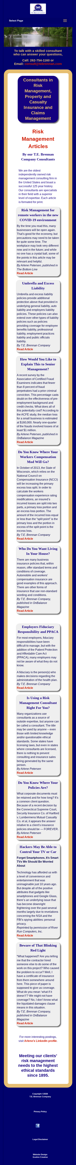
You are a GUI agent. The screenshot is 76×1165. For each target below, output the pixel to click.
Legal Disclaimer (40, 1139)
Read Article (25, 273)
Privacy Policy (40, 1111)
